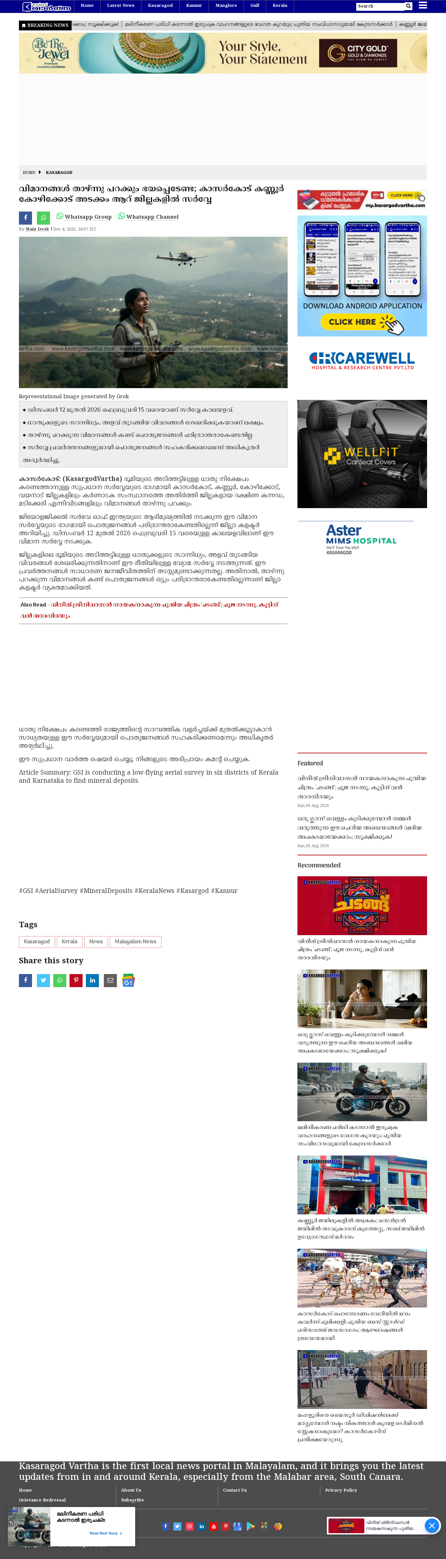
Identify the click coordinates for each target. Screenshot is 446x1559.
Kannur (194, 6)
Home (87, 6)
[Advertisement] (215, 119)
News (96, 942)
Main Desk (37, 229)
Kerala (280, 6)
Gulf (254, 6)
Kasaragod (160, 6)
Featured (310, 764)
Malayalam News (135, 942)
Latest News (121, 6)
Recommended (319, 866)
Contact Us (235, 1490)
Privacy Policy (341, 1490)
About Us (131, 1490)
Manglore (226, 6)
